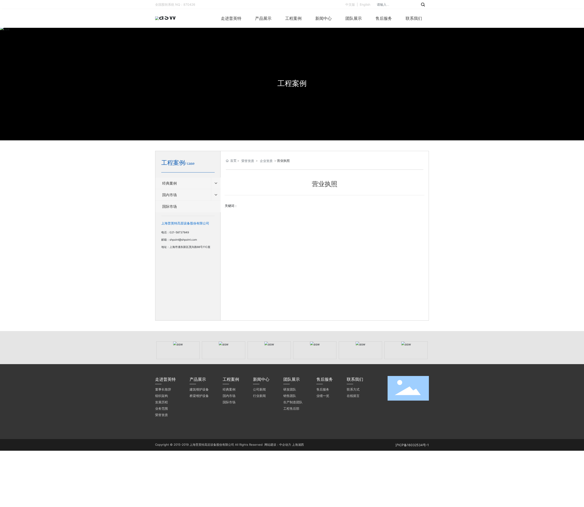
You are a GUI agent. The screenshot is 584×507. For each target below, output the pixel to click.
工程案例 (293, 18)
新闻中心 (323, 18)
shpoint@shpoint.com (183, 239)
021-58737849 (179, 232)
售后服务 (383, 18)
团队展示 (353, 18)
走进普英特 (231, 18)
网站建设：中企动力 (277, 444)
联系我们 (414, 18)
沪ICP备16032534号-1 (412, 445)
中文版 (350, 4)
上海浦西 (298, 444)
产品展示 (263, 18)
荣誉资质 (247, 161)
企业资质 (266, 161)
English (365, 4)
